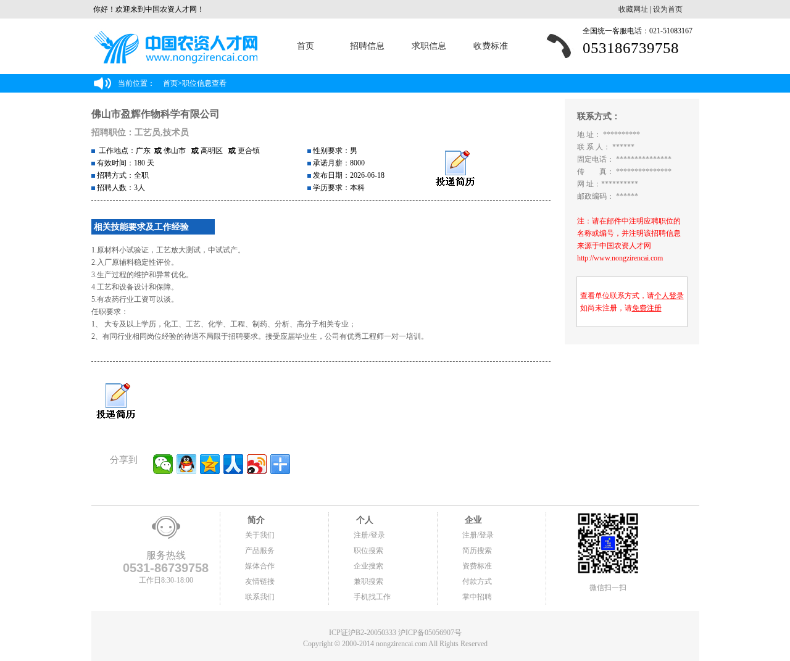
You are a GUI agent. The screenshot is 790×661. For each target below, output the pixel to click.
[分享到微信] (163, 464)
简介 (255, 520)
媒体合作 (260, 566)
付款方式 (477, 581)
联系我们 (260, 596)
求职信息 (429, 46)
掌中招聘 (477, 596)
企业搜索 (368, 566)
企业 (472, 520)
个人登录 (669, 295)
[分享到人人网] (233, 464)
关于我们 (260, 535)
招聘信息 (367, 46)
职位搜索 (368, 550)
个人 (363, 520)
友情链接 (260, 581)
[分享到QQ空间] (210, 464)
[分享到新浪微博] (257, 464)
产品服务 (260, 550)
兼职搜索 (368, 581)
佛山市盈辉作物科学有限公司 (155, 114)
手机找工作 (372, 596)
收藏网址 (633, 9)
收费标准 (490, 46)
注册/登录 (369, 535)
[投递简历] (455, 169)
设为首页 (668, 9)
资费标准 (477, 566)
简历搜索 (477, 550)
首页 (305, 46)
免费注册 (647, 308)
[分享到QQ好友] (186, 464)
